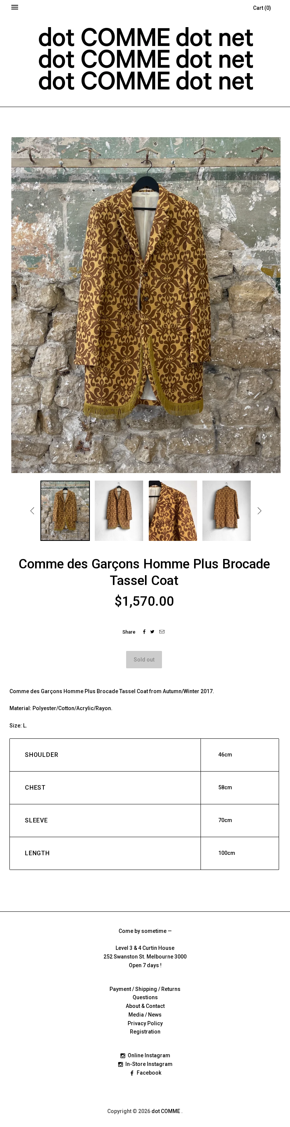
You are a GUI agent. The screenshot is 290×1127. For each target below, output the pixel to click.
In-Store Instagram (149, 1064)
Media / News (145, 1015)
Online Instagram (149, 1055)
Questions (145, 997)
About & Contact (145, 1006)
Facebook (149, 1073)
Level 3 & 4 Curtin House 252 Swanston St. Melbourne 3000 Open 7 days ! (145, 956)
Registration (145, 1032)
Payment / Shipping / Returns (145, 989)
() (262, 8)
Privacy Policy (145, 1023)
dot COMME (166, 1111)
